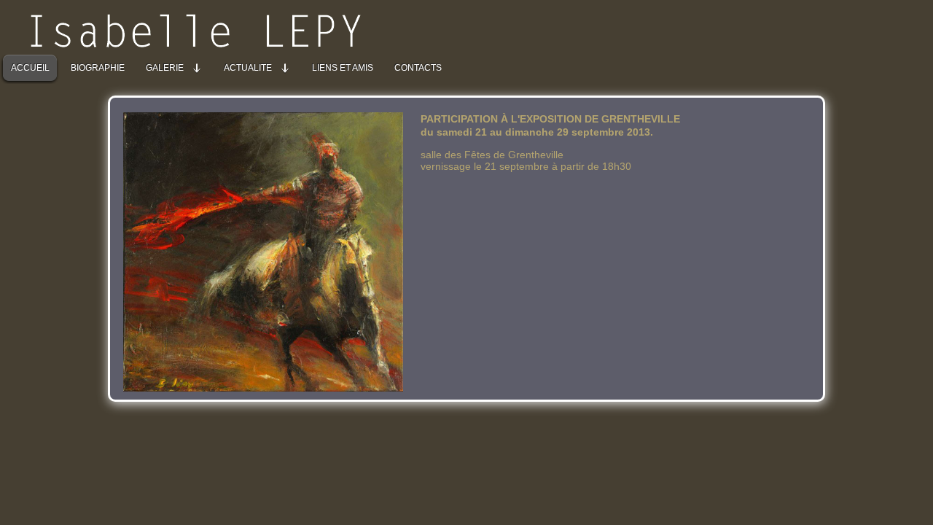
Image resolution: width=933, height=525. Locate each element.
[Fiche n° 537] (270, 387)
